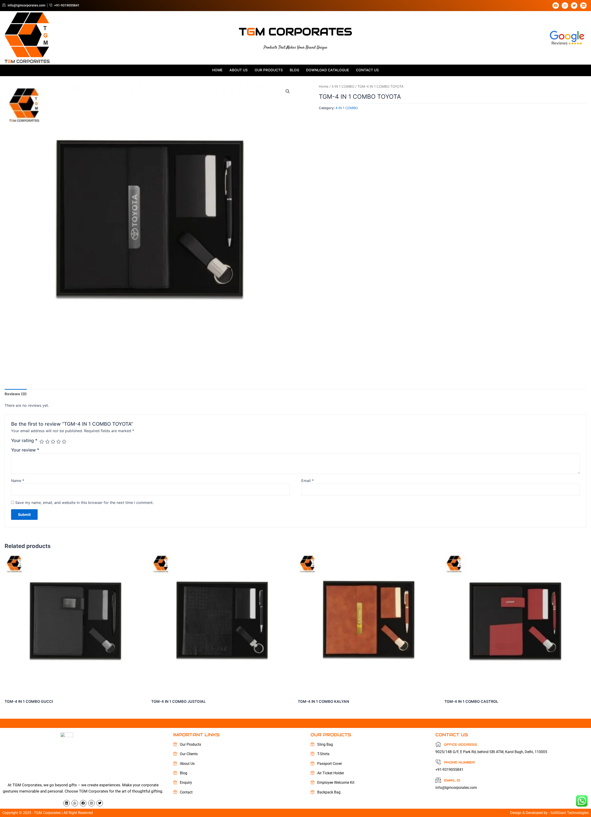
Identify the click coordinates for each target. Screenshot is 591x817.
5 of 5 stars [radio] (64, 441)
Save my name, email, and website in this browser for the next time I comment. (84, 502)
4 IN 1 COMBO (343, 86)
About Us (238, 70)
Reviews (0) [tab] (16, 394)
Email (307, 480)
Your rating (24, 440)
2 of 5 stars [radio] (47, 441)
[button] (287, 91)
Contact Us (367, 70)
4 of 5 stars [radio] (58, 441)
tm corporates (295, 31)
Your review (25, 450)
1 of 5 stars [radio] (41, 441)
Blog (294, 70)
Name (17, 480)
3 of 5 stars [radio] (53, 441)
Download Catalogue (327, 70)
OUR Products (269, 70)
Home (217, 70)
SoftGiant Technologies (569, 813)
